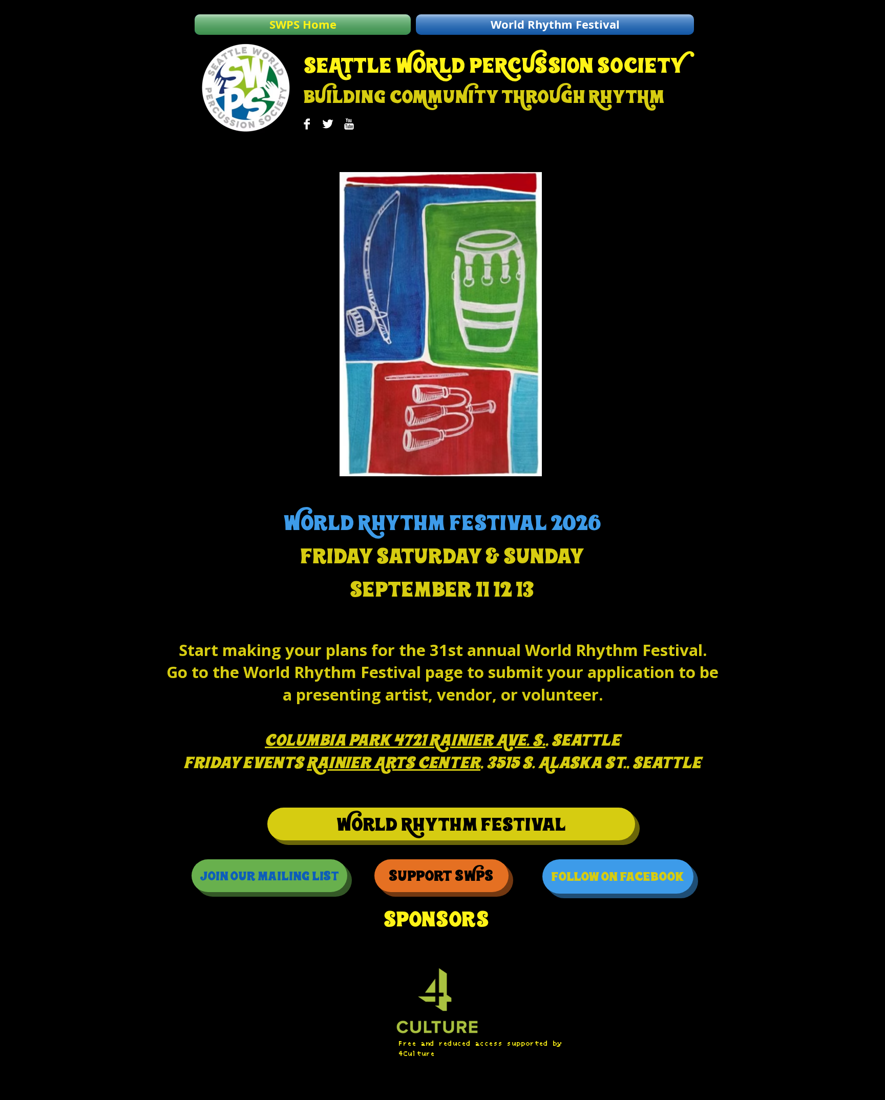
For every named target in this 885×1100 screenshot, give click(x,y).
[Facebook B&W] (307, 124)
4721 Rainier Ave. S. (469, 740)
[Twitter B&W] (328, 124)
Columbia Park (327, 740)
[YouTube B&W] (349, 124)
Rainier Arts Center (393, 762)
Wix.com (336, 1091)
